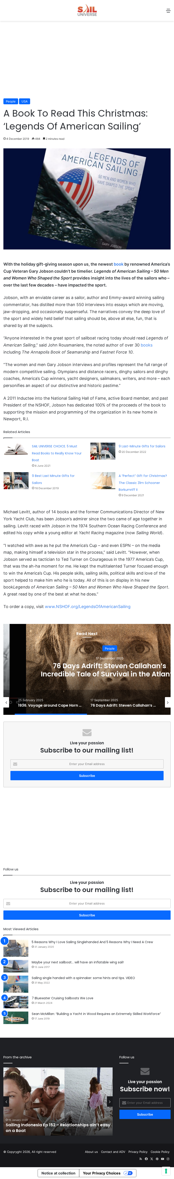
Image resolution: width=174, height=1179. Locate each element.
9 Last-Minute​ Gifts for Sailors (142, 446)
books (146, 345)
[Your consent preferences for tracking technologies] (166, 1171)
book (118, 264)
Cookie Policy (160, 1152)
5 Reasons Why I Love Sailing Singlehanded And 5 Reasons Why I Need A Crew (92, 942)
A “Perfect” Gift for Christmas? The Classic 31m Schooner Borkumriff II (143, 483)
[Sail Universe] (87, 10)
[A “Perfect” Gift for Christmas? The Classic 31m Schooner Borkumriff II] (102, 480)
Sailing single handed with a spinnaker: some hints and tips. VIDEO (83, 978)
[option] (51, 702)
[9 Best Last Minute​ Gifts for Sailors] (16, 480)
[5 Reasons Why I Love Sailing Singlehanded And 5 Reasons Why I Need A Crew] (15, 948)
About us (91, 1152)
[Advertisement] (87, 62)
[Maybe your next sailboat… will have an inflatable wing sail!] (15, 966)
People (11, 101)
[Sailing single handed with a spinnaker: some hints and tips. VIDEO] (15, 984)
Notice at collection (58, 1173)
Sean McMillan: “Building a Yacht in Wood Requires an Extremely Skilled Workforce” (96, 1014)
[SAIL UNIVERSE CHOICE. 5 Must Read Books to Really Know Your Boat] (16, 449)
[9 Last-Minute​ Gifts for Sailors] (102, 451)
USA (25, 101)
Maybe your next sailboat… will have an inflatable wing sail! (78, 962)
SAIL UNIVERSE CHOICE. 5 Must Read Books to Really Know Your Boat (57, 453)
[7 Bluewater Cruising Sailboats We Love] (15, 1002)
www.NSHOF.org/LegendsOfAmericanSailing (88, 606)
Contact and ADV (113, 1152)
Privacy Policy (137, 1152)
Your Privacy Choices (102, 1173)
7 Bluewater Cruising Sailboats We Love (62, 998)
